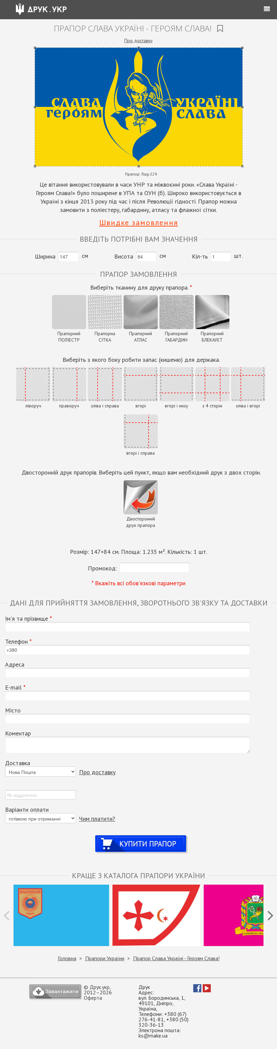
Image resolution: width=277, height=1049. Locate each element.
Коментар (18, 733)
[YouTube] (207, 990)
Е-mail (15, 687)
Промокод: (102, 568)
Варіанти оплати (27, 809)
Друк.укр (99, 987)
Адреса (14, 664)
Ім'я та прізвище (28, 618)
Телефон (18, 641)
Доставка (17, 763)
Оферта (93, 997)
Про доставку (138, 40)
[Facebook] (197, 990)
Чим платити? (97, 819)
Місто (13, 710)
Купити (141, 837)
